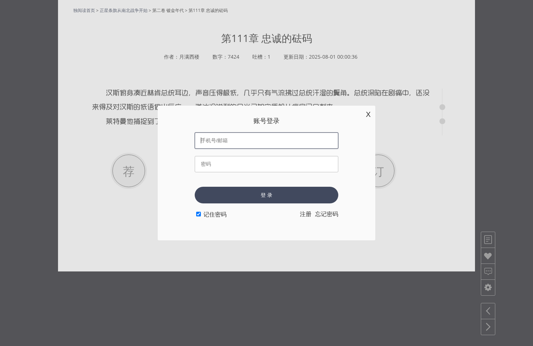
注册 (305, 214)
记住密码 (215, 214)
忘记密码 (326, 214)
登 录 (266, 195)
